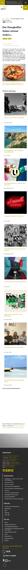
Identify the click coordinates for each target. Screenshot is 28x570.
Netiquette (8, 508)
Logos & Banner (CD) (10, 532)
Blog (7, 19)
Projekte (7, 490)
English (7, 540)
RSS (6, 511)
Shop (6, 522)
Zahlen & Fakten (9, 484)
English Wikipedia (15, 83)
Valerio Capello (5, 83)
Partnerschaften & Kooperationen (14, 488)
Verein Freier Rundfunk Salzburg (10, 456)
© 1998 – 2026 (11, 457)
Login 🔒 (7, 515)
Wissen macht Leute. (11, 2)
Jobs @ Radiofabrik (10, 497)
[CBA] (3, 470)
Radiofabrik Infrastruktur (11, 495)
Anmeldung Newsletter (11, 526)
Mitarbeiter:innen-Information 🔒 (14, 499)
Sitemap (7, 513)
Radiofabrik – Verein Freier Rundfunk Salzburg (14, 479)
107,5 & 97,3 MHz (10, 467)
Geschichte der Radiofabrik (12, 486)
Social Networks (9, 538)
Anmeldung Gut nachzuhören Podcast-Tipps (14, 529)
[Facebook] (9, 470)
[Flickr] (6, 470)
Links (6, 534)
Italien (9, 38)
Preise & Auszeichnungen (12, 493)
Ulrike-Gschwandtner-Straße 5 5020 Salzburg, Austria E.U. (10, 459)
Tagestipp (5, 38)
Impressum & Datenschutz (12, 506)
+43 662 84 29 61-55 (15, 464)
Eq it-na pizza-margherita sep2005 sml (12, 83)
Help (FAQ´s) (8, 536)
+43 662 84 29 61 (14, 462)
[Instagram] (12, 470)
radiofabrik (10, 44)
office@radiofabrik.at (10, 465)
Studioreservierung (10, 524)
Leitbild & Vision (9, 482)
